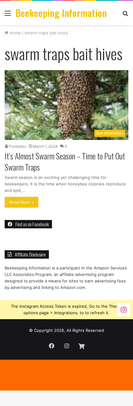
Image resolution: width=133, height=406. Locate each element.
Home (14, 32)
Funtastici (17, 146)
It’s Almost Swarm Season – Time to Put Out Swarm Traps (65, 161)
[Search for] (125, 15)
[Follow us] (123, 309)
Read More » (21, 202)
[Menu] (8, 15)
